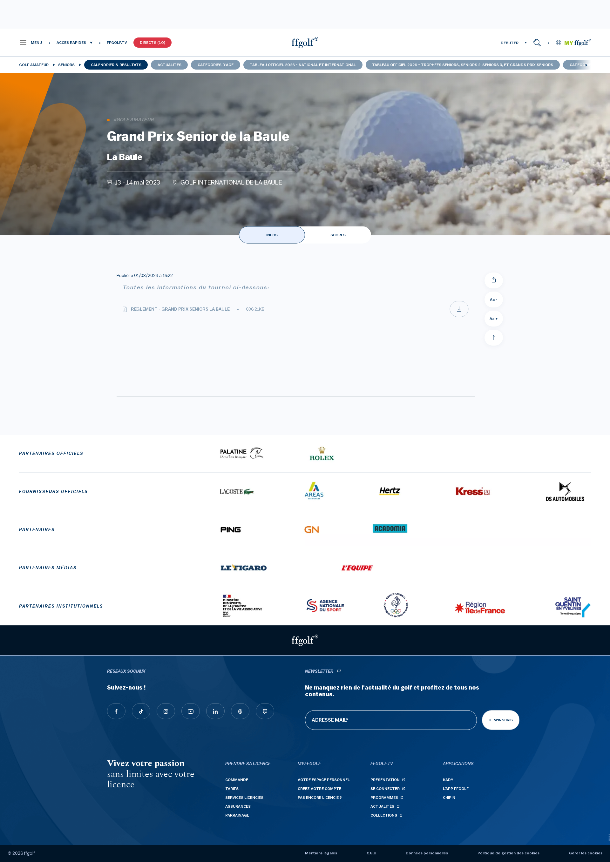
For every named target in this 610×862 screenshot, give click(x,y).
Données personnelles (427, 853)
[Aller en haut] (494, 338)
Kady (448, 780)
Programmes (384, 797)
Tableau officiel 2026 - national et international (303, 65)
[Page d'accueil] (305, 42)
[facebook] (116, 711)
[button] (30, 43)
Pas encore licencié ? (320, 797)
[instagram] (166, 711)
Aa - (494, 299)
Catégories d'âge (216, 65)
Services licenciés (244, 797)
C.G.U (371, 853)
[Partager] (494, 280)
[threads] (240, 711)
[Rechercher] (537, 42)
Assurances (238, 806)
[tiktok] (141, 711)
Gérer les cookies (585, 853)
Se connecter (385, 789)
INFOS (272, 235)
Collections (383, 815)
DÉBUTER (509, 43)
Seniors (66, 65)
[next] (586, 65)
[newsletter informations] (338, 671)
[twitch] (265, 711)
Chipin (449, 797)
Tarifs (232, 789)
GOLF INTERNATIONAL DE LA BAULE (231, 182)
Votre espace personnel (324, 780)
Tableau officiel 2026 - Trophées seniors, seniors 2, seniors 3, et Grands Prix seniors (462, 65)
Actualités (169, 65)
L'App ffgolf (456, 789)
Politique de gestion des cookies (508, 853)
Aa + (494, 318)
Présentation (385, 780)
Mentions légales (321, 853)
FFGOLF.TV (117, 42)
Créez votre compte (319, 789)
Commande (236, 780)
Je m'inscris (501, 720)
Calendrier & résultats (116, 65)
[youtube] (190, 711)
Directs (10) (152, 42)
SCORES (338, 235)
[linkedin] (215, 711)
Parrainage (237, 815)
